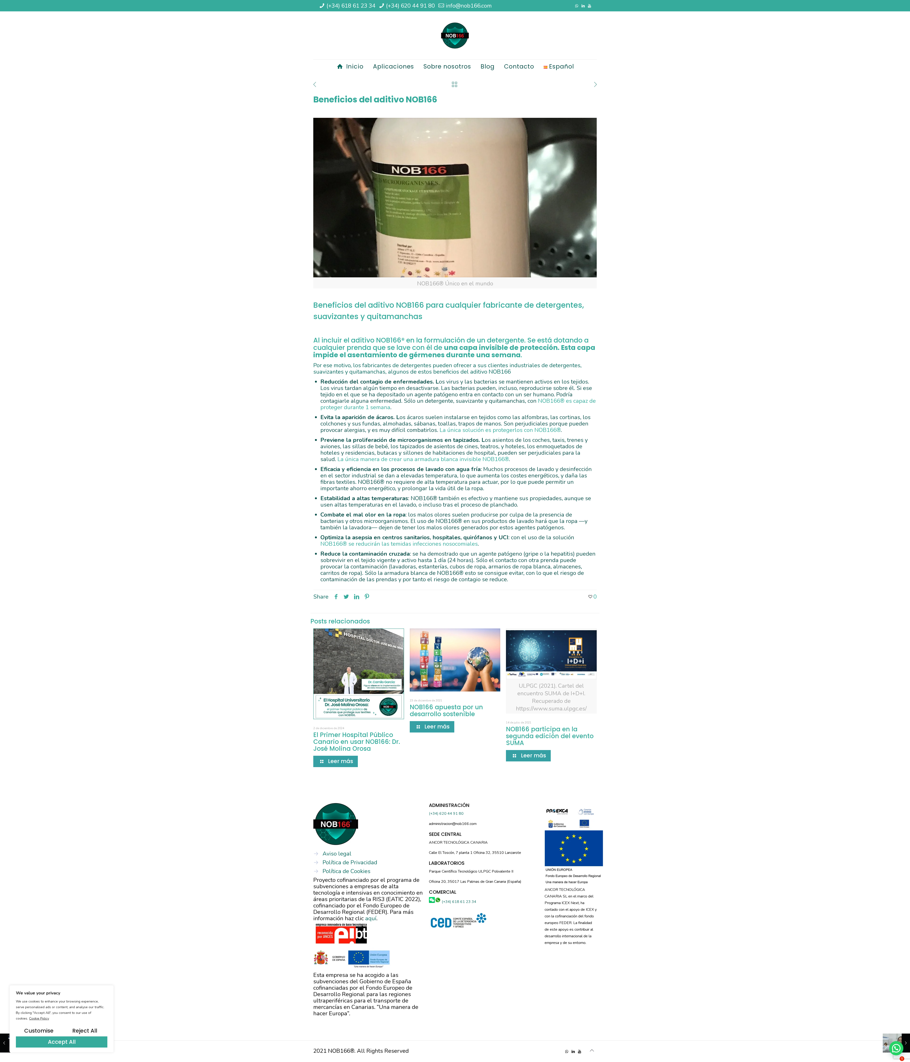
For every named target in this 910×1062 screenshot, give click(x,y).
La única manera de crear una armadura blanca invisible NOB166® (423, 459)
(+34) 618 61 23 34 (351, 5)
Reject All (84, 1031)
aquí (370, 918)
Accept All (62, 1042)
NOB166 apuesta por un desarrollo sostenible (446, 710)
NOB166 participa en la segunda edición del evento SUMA (550, 736)
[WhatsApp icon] (576, 6)
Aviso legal (337, 853)
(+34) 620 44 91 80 (410, 5)
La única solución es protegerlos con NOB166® (500, 430)
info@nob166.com (469, 5)
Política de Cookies (346, 871)
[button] (896, 1048)
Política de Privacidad (350, 862)
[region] (61, 1019)
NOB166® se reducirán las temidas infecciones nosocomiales (399, 544)
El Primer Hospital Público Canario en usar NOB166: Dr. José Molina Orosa (356, 742)
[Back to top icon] (592, 1051)
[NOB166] (455, 35)
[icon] (589, 6)
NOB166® (390, 340)
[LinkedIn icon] (583, 6)
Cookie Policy (39, 1018)
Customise (39, 1031)
